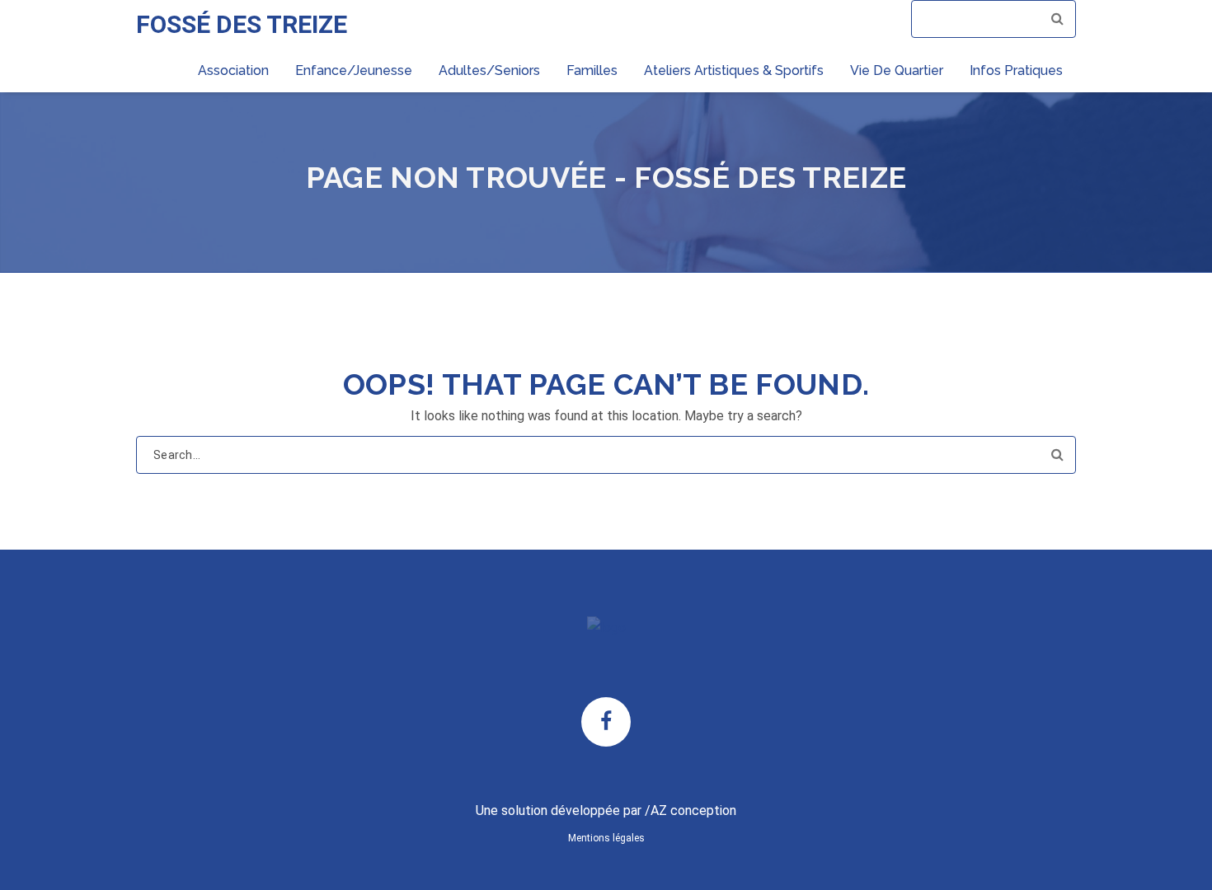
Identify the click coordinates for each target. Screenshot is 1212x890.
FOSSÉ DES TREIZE (241, 24)
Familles (592, 70)
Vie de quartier (896, 70)
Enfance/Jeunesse (353, 70)
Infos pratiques (1016, 70)
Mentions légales (606, 838)
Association (233, 70)
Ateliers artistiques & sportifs (734, 70)
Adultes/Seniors (489, 70)
